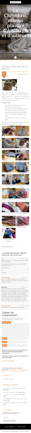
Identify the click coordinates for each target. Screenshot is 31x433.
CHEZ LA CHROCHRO (9, 426)
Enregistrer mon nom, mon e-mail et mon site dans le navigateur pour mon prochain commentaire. (14, 352)
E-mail (4, 342)
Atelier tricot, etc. (9, 246)
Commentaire (6, 322)
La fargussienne (5, 277)
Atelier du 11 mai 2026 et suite (13, 394)
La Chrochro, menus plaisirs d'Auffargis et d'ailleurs (15, 23)
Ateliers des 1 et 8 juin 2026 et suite (14, 388)
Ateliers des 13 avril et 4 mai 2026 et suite (16, 398)
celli (2, 258)
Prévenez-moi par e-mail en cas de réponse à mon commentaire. (15, 356)
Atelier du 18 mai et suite (11, 392)
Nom (4, 338)
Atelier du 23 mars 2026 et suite (13, 402)
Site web (4, 345)
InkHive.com (15, 431)
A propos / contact (9, 379)
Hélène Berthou (23, 74)
